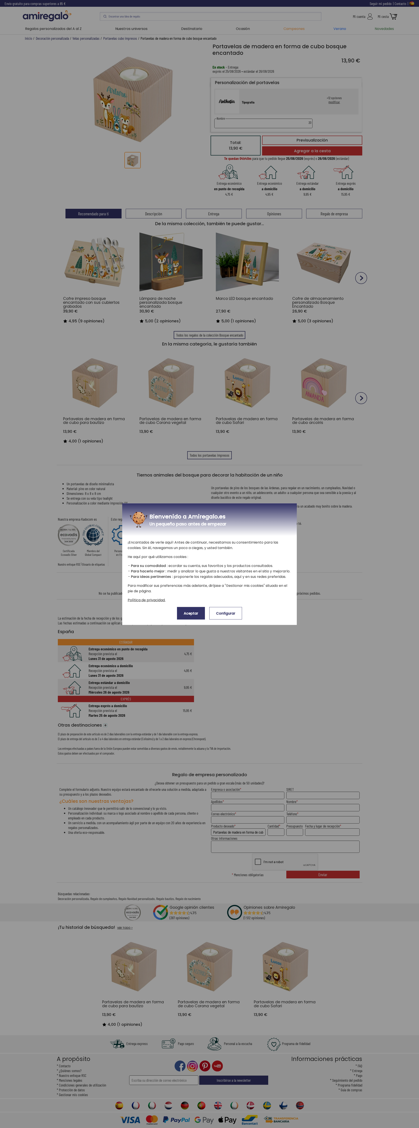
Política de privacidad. (146, 599)
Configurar (225, 613)
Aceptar (191, 613)
